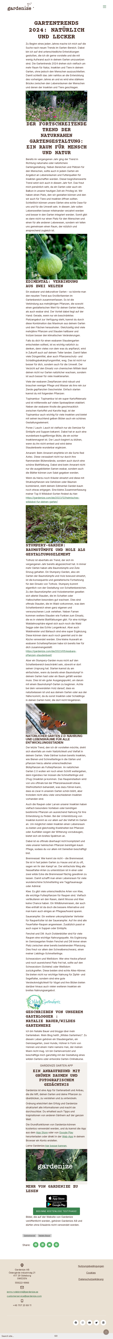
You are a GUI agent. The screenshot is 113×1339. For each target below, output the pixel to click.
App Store (42, 1132)
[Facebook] (35, 1244)
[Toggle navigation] (104, 7)
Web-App (67, 1136)
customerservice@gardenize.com (24, 1296)
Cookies (91, 1272)
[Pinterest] (56, 1244)
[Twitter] (96, 1322)
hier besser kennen (56, 1145)
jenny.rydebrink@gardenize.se (22, 1291)
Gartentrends (29, 1235)
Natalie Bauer (44, 1235)
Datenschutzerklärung (90, 1279)
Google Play (66, 1132)
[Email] (49, 1244)
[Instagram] (82, 1322)
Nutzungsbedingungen (91, 1266)
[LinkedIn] (42, 1244)
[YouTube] (89, 1322)
